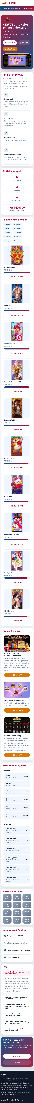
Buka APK (18, 1056)
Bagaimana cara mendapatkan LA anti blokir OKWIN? (15, 1022)
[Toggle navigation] (30, 3)
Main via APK (18, 277)
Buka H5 (18, 1062)
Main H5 (25, 43)
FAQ (18, 1100)
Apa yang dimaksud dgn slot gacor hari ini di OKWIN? (14, 1015)
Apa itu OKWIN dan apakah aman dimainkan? (14, 973)
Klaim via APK (18, 675)
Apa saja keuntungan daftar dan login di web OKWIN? (16, 1030)
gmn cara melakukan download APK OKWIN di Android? (16, 998)
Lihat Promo (11, 49)
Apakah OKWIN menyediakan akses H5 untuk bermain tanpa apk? (15, 1006)
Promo (23, 1100)
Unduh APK (11, 43)
